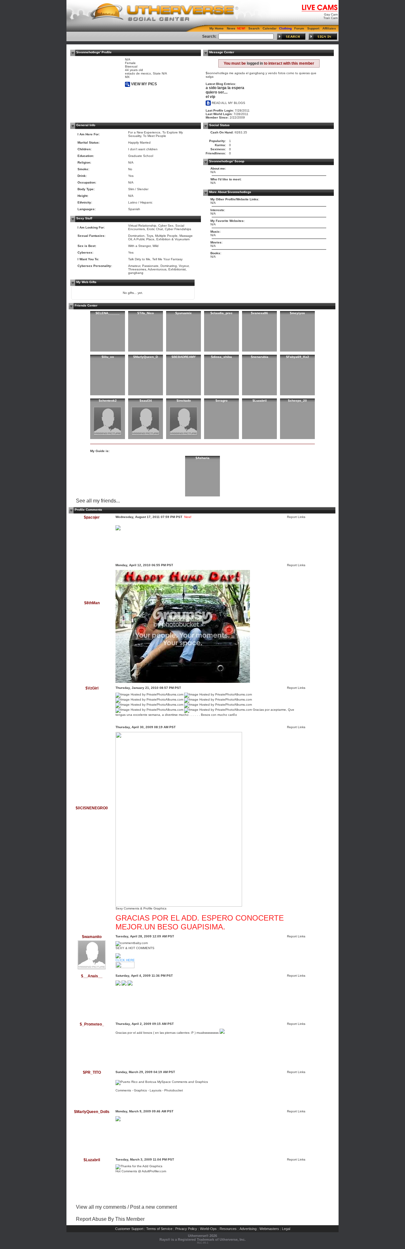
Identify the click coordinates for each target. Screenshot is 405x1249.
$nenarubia (259, 357)
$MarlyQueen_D (145, 357)
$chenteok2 (108, 400)
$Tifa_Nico (145, 313)
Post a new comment (153, 1207)
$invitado (184, 400)
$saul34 (146, 400)
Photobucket (173, 1090)
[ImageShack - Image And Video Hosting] (118, 1120)
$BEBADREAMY (183, 357)
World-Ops (208, 1229)
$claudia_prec (221, 313)
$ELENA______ (108, 313)
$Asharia (202, 458)
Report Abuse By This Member (110, 1219)
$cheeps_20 (297, 400)
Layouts (155, 1090)
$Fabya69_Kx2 (297, 357)
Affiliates (329, 28)
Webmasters (269, 1229)
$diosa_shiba (221, 357)
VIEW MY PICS (143, 84)
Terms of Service (159, 1229)
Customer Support (129, 1229)
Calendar (270, 28)
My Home (216, 28)
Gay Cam (331, 14)
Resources (228, 1229)
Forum (299, 28)
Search (253, 28)
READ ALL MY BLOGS (228, 103)
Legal (286, 1229)
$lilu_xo (108, 357)
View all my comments (101, 1207)
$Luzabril (259, 400)
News (231, 28)
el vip (210, 96)
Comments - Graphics (131, 1090)
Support (313, 28)
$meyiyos (297, 313)
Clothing (285, 28)
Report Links (296, 517)
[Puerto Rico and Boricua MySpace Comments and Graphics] (161, 1082)
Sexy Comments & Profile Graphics (140, 908)
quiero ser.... (216, 92)
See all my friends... (98, 500)
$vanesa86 (259, 313)
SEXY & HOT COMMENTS (134, 948)
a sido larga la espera (225, 88)
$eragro (221, 400)
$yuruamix (183, 313)
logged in (255, 63)
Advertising (248, 1229)
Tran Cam (330, 18)
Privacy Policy (186, 1229)
